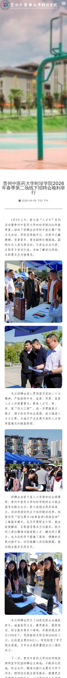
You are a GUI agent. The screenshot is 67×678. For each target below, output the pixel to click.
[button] (63, 3)
